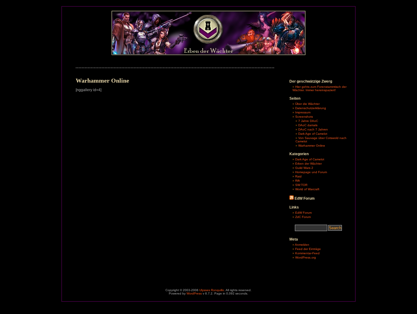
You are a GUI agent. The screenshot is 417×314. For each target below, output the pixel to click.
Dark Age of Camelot (312, 133)
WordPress (194, 293)
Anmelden (302, 244)
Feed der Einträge (308, 249)
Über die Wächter (307, 103)
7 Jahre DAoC (308, 121)
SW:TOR (301, 185)
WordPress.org (305, 257)
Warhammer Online (311, 145)
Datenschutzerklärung (310, 108)
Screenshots (304, 116)
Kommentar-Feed (307, 253)
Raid (298, 176)
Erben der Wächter (308, 163)
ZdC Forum (303, 217)
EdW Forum (303, 212)
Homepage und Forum (311, 172)
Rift (297, 180)
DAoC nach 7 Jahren (313, 129)
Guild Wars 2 (304, 167)
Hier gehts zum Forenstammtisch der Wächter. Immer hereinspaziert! (319, 88)
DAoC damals (307, 125)
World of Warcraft (307, 189)
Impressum (302, 112)
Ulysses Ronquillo (211, 290)
